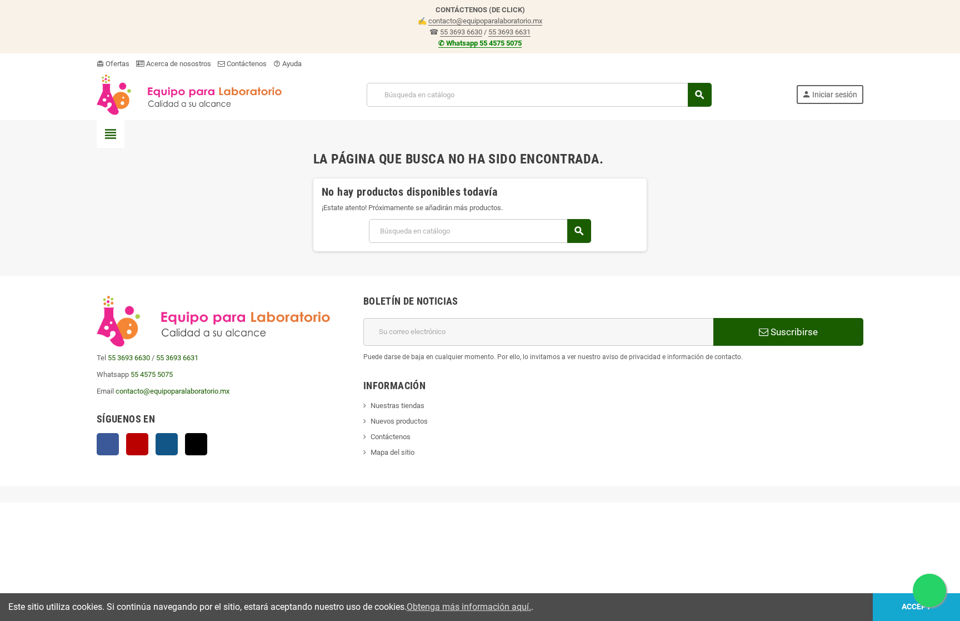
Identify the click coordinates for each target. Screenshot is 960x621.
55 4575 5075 (152, 374)
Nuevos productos (399, 421)
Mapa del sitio (392, 452)
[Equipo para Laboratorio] (189, 94)
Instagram (167, 444)
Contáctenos (246, 63)
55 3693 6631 (509, 32)
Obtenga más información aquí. (469, 607)
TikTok (196, 444)
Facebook (108, 444)
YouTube (137, 444)
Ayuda (287, 63)
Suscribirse (793, 331)
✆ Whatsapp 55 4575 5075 (480, 43)
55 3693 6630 (461, 32)
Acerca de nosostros (177, 63)
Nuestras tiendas (397, 405)
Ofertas (113, 63)
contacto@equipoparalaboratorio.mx (485, 21)
